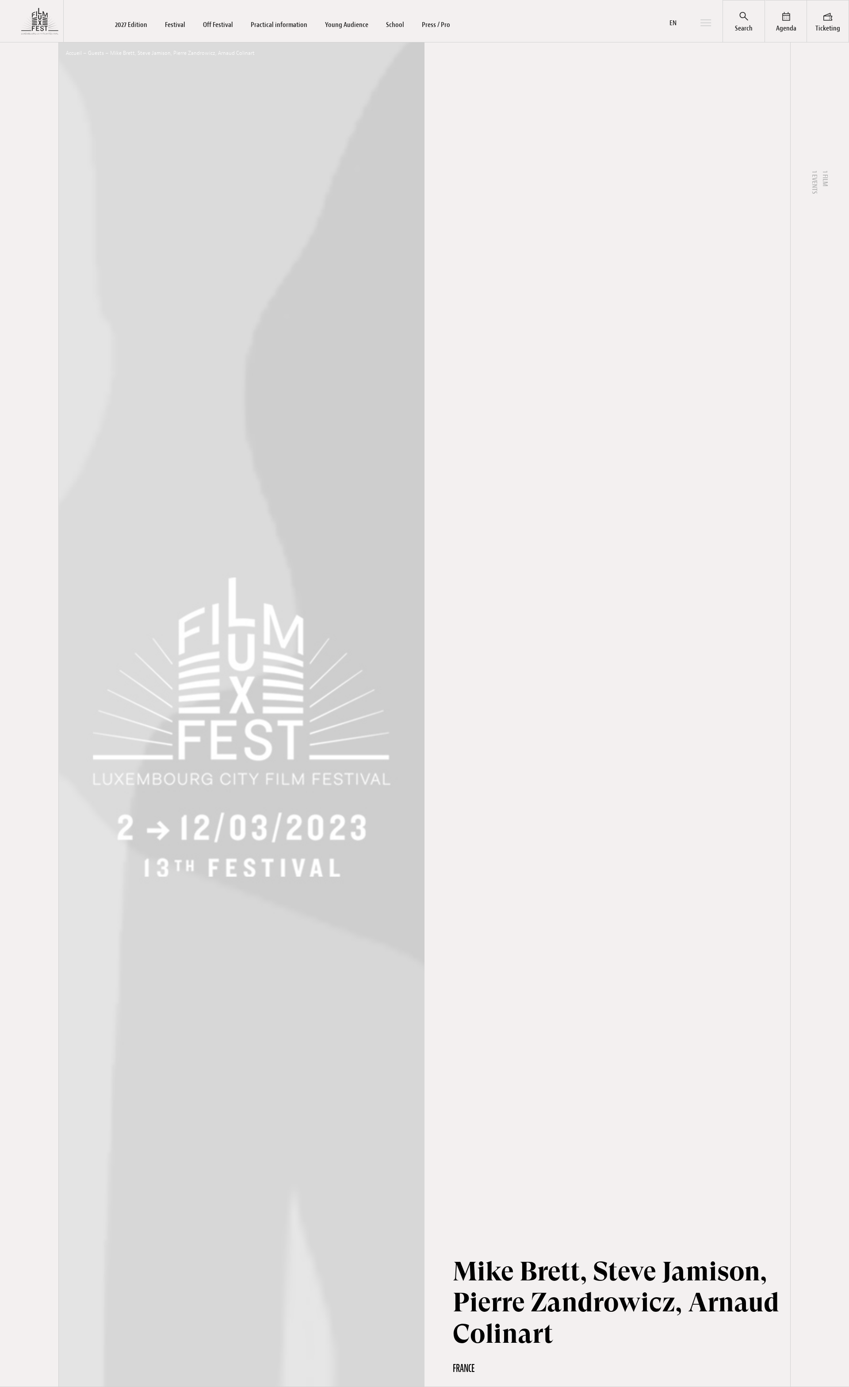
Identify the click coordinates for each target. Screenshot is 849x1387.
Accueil (74, 53)
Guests (96, 53)
